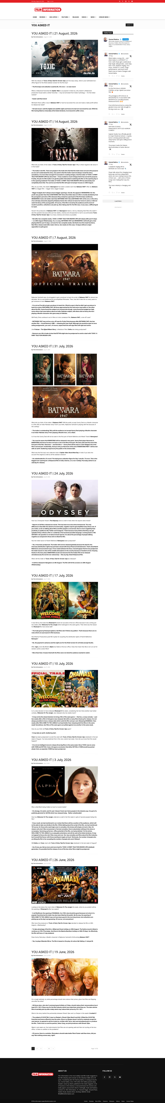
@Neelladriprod (113, 98)
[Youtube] (132, 1)
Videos (84, 17)
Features (65, 17)
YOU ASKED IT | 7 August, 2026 (54, 238)
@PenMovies (122, 96)
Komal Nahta (113, 54)
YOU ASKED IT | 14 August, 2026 (55, 121)
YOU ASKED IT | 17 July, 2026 (52, 575)
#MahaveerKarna (114, 101)
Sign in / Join (50, 1)
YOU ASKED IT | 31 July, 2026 (52, 346)
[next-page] (53, 1048)
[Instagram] (125, 1)
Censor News (104, 17)
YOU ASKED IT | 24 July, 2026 (52, 473)
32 (49, 1048)
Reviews (42, 17)
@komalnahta (124, 54)
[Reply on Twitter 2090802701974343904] (109, 154)
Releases (76, 17)
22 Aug (110, 56)
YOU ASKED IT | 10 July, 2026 (52, 663)
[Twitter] (128, 1)
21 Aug (110, 124)
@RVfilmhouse (113, 99)
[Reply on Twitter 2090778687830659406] (109, 192)
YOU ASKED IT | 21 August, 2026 (55, 33)
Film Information (38, 37)
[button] (119, 1)
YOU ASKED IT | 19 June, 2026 (53, 952)
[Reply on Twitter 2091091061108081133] (109, 114)
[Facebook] (122, 1)
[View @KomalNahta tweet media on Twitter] (122, 109)
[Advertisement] (98, 9)
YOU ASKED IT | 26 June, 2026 (53, 860)
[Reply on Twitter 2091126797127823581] (109, 76)
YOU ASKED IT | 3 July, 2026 (51, 760)
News (93, 17)
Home (35, 17)
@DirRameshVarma (118, 105)
